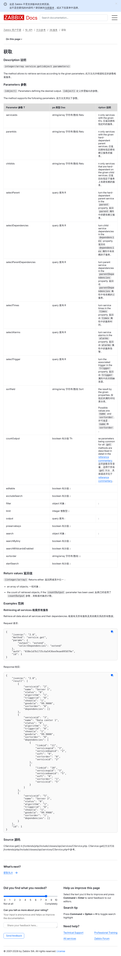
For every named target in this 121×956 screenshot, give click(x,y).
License (61, 951)
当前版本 (49, 7)
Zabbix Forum (101, 938)
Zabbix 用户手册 (12, 29)
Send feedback (14, 935)
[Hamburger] (114, 17)
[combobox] (74, 17)
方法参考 (41, 29)
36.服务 (53, 29)
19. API (28, 29)
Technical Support (73, 932)
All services (69, 938)
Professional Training (105, 932)
